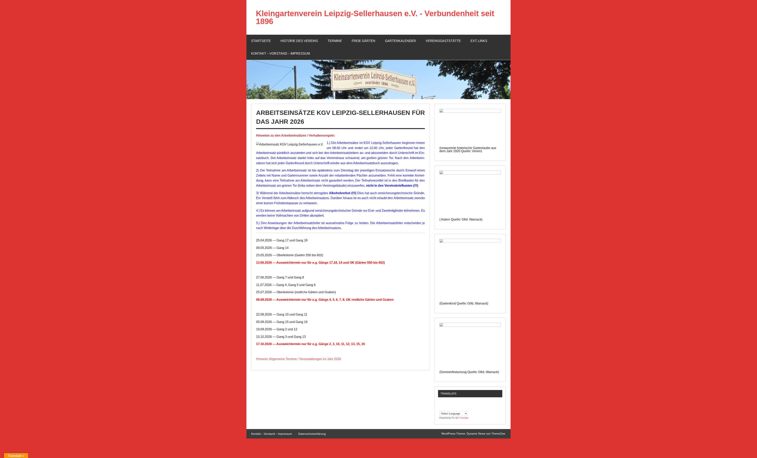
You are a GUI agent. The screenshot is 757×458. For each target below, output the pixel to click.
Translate (463, 418)
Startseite (261, 41)
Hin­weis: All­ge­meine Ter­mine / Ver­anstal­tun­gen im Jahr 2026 (298, 359)
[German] (469, 403)
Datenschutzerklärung (312, 433)
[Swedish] (461, 408)
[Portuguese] (449, 408)
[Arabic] (441, 403)
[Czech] (449, 403)
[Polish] (445, 408)
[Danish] (453, 403)
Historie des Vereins (299, 41)
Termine (335, 41)
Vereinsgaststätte (443, 41)
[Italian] (441, 408)
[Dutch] (457, 403)
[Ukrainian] (469, 408)
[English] (461, 403)
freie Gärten (363, 41)
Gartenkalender (400, 41)
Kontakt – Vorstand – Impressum (280, 53)
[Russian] (453, 408)
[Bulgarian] (445, 403)
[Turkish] (465, 408)
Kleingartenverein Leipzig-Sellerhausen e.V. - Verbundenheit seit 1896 (375, 17)
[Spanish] (457, 408)
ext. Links (479, 41)
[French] (465, 403)
